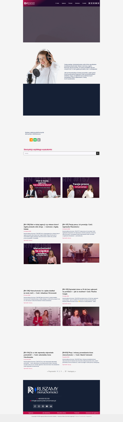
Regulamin (89, 416)
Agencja (64, 3)
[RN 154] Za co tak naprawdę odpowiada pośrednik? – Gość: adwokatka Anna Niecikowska (38, 355)
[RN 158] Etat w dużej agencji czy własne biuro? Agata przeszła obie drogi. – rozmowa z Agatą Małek (41, 227)
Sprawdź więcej (28, 240)
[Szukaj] (97, 153)
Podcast (70, 3)
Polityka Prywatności (80, 416)
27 (65, 371)
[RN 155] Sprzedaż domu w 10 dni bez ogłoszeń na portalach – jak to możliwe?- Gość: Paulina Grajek (79, 291)
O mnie (57, 3)
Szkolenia (77, 3)
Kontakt (84, 3)
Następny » (72, 371)
